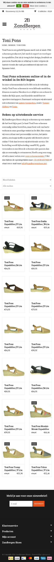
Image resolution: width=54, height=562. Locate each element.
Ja (19, 6)
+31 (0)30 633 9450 (41, 159)
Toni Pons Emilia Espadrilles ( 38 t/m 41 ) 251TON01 (40, 223)
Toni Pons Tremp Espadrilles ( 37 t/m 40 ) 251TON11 (13, 469)
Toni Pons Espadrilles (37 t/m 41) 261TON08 (13, 305)
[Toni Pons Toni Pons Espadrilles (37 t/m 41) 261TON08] (13, 288)
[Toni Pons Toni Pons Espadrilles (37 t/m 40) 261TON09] (40, 247)
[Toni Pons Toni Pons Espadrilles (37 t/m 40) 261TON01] (13, 329)
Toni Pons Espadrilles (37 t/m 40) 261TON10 (13, 387)
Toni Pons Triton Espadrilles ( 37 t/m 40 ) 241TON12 (40, 469)
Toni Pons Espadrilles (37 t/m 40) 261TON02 (40, 305)
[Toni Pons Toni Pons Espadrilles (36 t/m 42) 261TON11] (13, 247)
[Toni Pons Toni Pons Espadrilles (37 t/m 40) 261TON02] (40, 288)
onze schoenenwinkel (35, 156)
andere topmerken (27, 102)
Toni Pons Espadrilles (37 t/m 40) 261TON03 (13, 428)
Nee (25, 6)
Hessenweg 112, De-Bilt (14, 11)
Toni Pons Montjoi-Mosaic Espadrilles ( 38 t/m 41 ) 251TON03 (40, 428)
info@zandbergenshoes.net (34, 163)
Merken (11, 45)
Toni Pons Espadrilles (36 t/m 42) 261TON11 (13, 264)
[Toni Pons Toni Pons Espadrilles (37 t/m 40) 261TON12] (40, 329)
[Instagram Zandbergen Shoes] (29, 512)
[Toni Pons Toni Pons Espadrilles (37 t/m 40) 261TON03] (13, 411)
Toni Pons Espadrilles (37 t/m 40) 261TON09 (40, 264)
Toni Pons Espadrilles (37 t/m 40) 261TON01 (13, 346)
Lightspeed (45, 554)
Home (4, 45)
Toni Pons (21, 45)
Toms (14, 106)
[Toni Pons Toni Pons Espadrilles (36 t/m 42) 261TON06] (40, 370)
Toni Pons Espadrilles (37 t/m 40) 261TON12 (40, 346)
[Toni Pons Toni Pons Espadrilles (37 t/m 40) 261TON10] (13, 370)
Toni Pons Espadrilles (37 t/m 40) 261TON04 (13, 223)
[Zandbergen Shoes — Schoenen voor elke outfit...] (31, 23)
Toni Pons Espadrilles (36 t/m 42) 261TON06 (40, 387)
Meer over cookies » (38, 6)
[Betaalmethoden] (10, 558)
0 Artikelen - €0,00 (45, 11)
